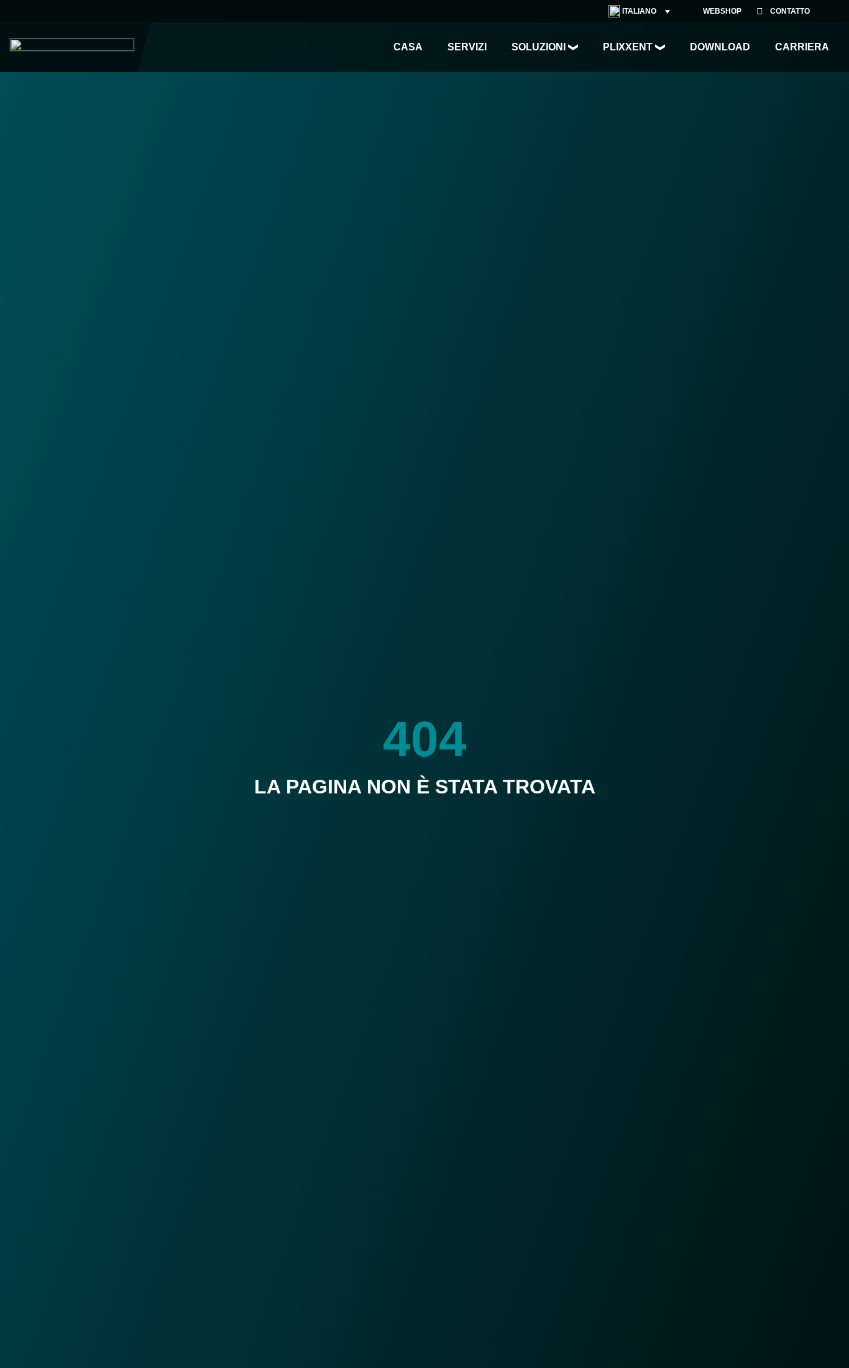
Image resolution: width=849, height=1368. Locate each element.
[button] (830, 11)
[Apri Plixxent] (660, 47)
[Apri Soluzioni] (573, 47)
